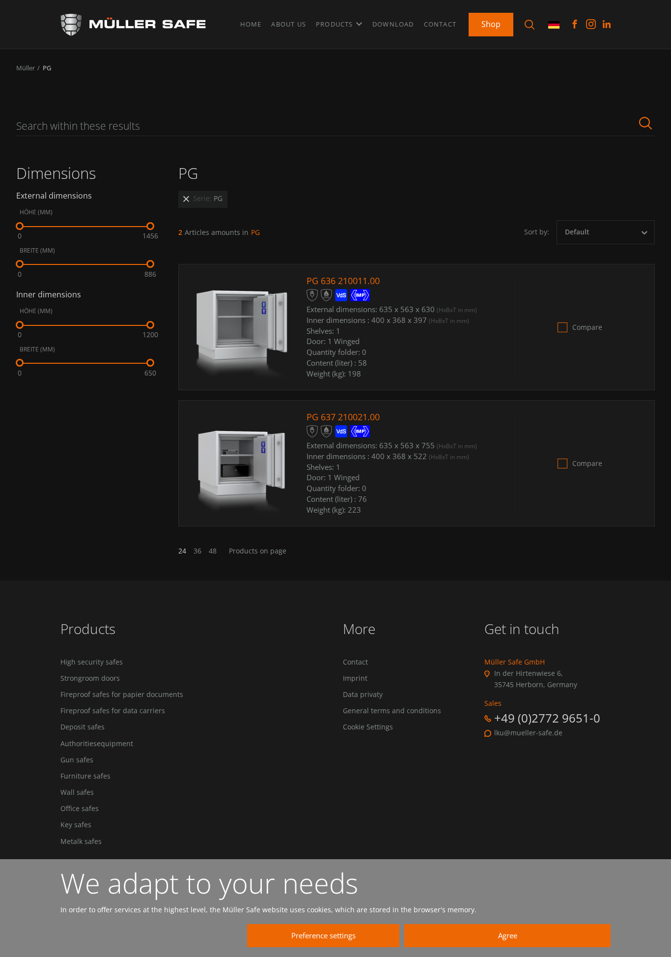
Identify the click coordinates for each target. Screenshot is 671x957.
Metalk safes (81, 841)
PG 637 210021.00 (343, 417)
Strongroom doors (90, 678)
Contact (440, 24)
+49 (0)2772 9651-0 (547, 717)
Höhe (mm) (36, 212)
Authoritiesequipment (96, 743)
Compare (587, 327)
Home (251, 24)
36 (197, 551)
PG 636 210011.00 (343, 281)
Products (335, 24)
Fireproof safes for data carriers (112, 710)
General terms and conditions (392, 710)
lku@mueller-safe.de (528, 732)
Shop (491, 24)
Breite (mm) (37, 251)
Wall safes (77, 792)
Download (393, 24)
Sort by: (536, 232)
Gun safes (76, 759)
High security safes (91, 662)
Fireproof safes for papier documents (121, 694)
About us (288, 24)
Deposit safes (82, 727)
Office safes (79, 808)
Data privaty (363, 694)
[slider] (20, 226)
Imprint (355, 678)
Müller (25, 67)
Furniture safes (85, 776)
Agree (507, 935)
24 (182, 551)
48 (213, 551)
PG (47, 67)
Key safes (75, 824)
